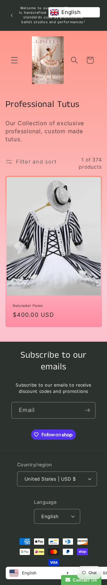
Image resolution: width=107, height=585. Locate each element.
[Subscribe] (87, 410)
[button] (14, 60)
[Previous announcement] (11, 15)
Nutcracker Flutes (28, 305)
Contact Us (83, 580)
